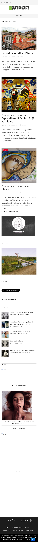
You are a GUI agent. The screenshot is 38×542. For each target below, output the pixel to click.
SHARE (21, 57)
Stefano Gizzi (16, 355)
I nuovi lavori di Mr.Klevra (17, 53)
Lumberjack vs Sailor (16, 341)
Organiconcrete (19, 521)
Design (27, 527)
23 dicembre (13, 125)
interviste (29, 531)
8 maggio (12, 57)
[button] (3, 261)
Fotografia (6, 531)
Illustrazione (18, 531)
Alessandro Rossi (17, 343)
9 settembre (13, 193)
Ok (33, 539)
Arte (7, 527)
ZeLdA (5, 57)
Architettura (17, 527)
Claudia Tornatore (18, 317)
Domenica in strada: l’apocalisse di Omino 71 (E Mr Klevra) (18, 118)
